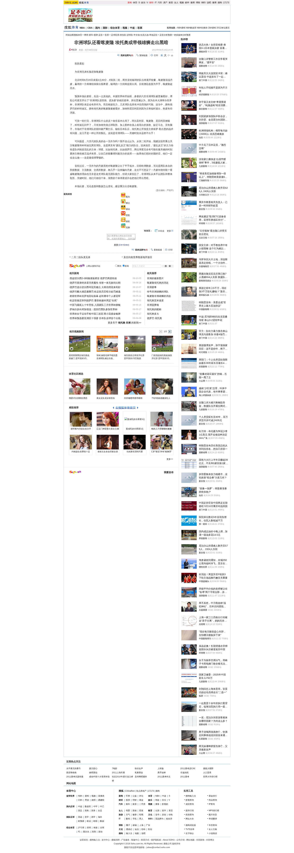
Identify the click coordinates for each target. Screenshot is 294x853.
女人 (176, 2)
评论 (141, 796)
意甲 (87, 817)
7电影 (114, 768)
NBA (82, 27)
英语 (171, 810)
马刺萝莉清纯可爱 (134, 451)
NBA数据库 (191, 28)
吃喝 (141, 814)
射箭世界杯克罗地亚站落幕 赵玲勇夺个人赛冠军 (95, 296)
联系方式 (145, 840)
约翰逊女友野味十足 (81, 451)
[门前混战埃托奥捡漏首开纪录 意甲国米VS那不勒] (162, 344)
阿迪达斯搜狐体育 (74, 35)
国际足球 (70, 817)
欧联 (95, 821)
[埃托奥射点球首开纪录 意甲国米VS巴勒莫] (134, 344)
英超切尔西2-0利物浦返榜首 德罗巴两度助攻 (93, 278)
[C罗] (161, 442)
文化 (150, 814)
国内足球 (70, 806)
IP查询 (212, 804)
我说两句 (159, 819)
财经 (151, 2)
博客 (198, 2)
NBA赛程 (181, 28)
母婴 (128, 810)
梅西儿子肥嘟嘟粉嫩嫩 (161, 429)
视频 (182, 2)
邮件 (187, 2)
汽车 (160, 2)
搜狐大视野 (208, 768)
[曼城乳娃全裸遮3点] (134, 419)
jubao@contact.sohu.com (158, 847)
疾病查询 (190, 814)
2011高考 (184, 776)
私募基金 (139, 772)
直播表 (101, 796)
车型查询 (213, 825)
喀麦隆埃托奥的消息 (157, 282)
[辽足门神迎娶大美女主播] (107, 419)
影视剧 (165, 804)
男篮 (87, 800)
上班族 (161, 768)
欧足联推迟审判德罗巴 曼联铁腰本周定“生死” (93, 300)
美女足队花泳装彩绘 (105, 398)
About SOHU (169, 840)
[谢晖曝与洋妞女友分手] (80, 419)
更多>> (170, 459)
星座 (141, 810)
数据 (102, 821)
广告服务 (125, 840)
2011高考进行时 (187, 768)
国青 (93, 810)
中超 (132, 27)
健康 (135, 814)
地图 (137, 833)
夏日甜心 (93, 768)
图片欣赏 (213, 814)
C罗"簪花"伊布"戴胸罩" (161, 451)
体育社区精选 (76, 373)
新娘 (135, 810)
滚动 (100, 832)
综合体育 (115, 27)
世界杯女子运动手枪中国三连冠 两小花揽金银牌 (95, 313)
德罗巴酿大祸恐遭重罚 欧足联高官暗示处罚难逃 (95, 291)
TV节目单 (190, 829)
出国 (157, 810)
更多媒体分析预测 (182, 35)
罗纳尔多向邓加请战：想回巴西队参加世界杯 (93, 309)
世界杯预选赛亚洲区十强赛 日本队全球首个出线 (95, 318)
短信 (137, 829)
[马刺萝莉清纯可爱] (134, 442)
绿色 (171, 814)
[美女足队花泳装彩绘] (107, 386)
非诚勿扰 (184, 772)
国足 (80, 810)
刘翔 (94, 832)
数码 (128, 819)
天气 (128, 814)
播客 (157, 804)
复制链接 (143, 55)
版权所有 (176, 843)
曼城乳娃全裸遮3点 (134, 429)
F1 (79, 832)
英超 (80, 817)
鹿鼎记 (129, 829)
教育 (150, 810)
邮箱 (135, 825)
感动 (128, 209)
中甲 (95, 806)
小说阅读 (213, 833)
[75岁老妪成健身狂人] (162, 386)
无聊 (128, 227)
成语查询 (190, 804)
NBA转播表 (202, 28)
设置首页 (84, 840)
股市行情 (190, 810)
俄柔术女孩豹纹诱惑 (78, 398)
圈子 (128, 825)
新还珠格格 (71, 772)
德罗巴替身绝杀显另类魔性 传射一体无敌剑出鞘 (95, 282)
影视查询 (190, 800)
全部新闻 (200, 840)
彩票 (139, 27)
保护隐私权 (156, 840)
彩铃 (143, 829)
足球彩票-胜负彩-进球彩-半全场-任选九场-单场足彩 (134, 35)
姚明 (94, 800)
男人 (141, 819)
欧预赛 (81, 821)
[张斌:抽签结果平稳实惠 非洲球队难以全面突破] (107, 344)
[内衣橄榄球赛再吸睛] (135, 386)
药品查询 (213, 800)
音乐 (164, 800)
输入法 (129, 833)
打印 (156, 55)
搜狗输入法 (191, 796)
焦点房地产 (141, 791)
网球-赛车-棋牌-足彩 (93, 35)
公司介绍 (180, 840)
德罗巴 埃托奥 (154, 318)
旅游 (121, 814)
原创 (164, 814)
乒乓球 (81, 827)
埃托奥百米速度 (155, 300)
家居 (171, 2)
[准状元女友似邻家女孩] (107, 442)
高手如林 (162, 772)
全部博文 (210, 840)
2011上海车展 (118, 772)
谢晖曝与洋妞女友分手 (81, 429)
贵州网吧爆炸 (141, 776)
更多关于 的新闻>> (124, 322)
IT (156, 2)
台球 (102, 827)
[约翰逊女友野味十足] (80, 442)
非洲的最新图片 (155, 278)
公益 (135, 796)
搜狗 (220, 2)
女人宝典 (213, 829)
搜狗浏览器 (191, 825)
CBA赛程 (212, 28)
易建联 (101, 800)
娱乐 (143, 2)
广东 (148, 825)
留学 (164, 810)
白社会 (161, 231)
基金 (141, 800)
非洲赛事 (152, 287)
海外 (100, 817)
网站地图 (190, 840)
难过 (128, 203)
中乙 (102, 806)
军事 (128, 796)
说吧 (209, 2)
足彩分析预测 (166, 35)
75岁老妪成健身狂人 (161, 398)
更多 (169, 231)
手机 (135, 819)
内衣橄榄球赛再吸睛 (133, 398)
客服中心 (135, 840)
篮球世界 (70, 796)
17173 (226, 2)
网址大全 (190, 819)
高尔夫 (86, 832)
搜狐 (121, 790)
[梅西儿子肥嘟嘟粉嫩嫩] (161, 419)
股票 (128, 800)
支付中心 (106, 840)
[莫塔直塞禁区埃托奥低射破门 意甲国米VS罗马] (79, 344)
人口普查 (207, 772)
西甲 (93, 817)
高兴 (128, 197)
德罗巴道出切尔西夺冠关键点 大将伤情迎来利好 (95, 287)
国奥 (87, 810)
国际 (105, 27)
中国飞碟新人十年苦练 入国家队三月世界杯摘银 (95, 305)
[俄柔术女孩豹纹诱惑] (80, 386)
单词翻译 (213, 819)
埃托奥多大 (153, 313)
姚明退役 (93, 772)
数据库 (88, 806)
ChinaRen (130, 791)
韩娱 (157, 800)
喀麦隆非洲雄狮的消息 (159, 296)
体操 (95, 827)
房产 (165, 2)
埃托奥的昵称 (154, 309)
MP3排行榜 (214, 810)
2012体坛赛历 (223, 28)
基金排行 (213, 796)
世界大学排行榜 (210, 776)
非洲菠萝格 (153, 305)
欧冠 (89, 821)
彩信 (150, 829)
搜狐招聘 (115, 840)
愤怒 (128, 215)
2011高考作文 (164, 776)
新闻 (130, 2)
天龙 (121, 829)
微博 (193, 2)
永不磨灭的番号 (73, 768)
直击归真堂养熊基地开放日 (138, 257)
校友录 (169, 819)
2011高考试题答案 (74, 776)
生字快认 (190, 833)
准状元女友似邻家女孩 (107, 451)
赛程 (87, 796)
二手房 (142, 804)
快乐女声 (139, 768)
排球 (89, 827)
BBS (203, 2)
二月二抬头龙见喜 (80, 257)
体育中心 (71, 790)
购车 (128, 804)
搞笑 (128, 221)
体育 (135, 2)
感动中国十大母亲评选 (99, 776)
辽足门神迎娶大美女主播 (107, 429)
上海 (141, 825)
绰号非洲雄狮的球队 (157, 291)
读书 (157, 814)
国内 (97, 27)
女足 (100, 810)
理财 (135, 800)
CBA (90, 27)
